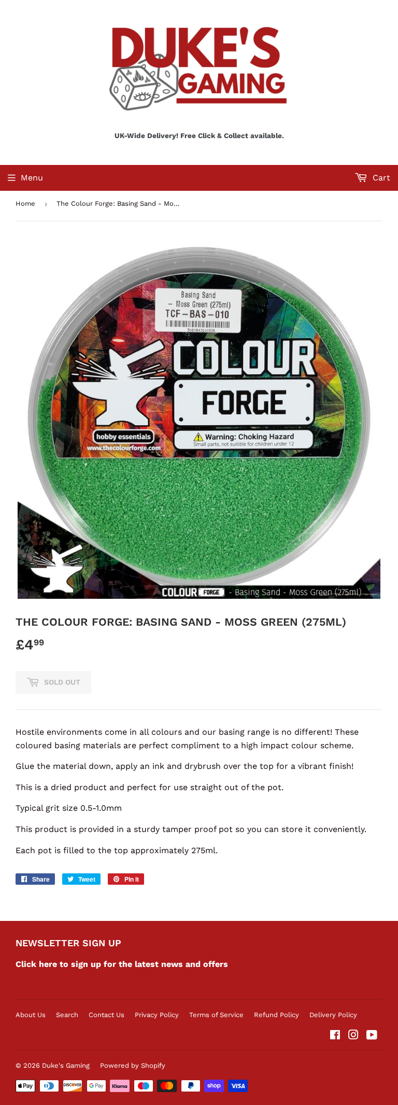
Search (67, 1015)
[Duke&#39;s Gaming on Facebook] (335, 1036)
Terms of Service (216, 1015)
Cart (380, 178)
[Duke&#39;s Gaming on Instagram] (353, 1036)
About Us (31, 1015)
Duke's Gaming (66, 1065)
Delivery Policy (333, 1015)
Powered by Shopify (132, 1065)
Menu (32, 178)
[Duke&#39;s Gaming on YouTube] (371, 1036)
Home (25, 203)
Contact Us (106, 1015)
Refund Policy (276, 1015)
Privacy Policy (157, 1015)
